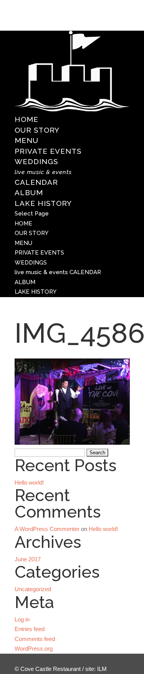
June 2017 (28, 559)
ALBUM (29, 192)
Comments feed (35, 639)
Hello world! (29, 482)
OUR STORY (37, 130)
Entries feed (30, 629)
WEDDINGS (36, 161)
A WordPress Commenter (47, 529)
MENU (26, 140)
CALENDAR (43, 177)
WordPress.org (34, 648)
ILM (102, 669)
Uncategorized (33, 589)
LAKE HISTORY (43, 203)
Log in (22, 619)
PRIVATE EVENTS (48, 151)
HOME (26, 119)
